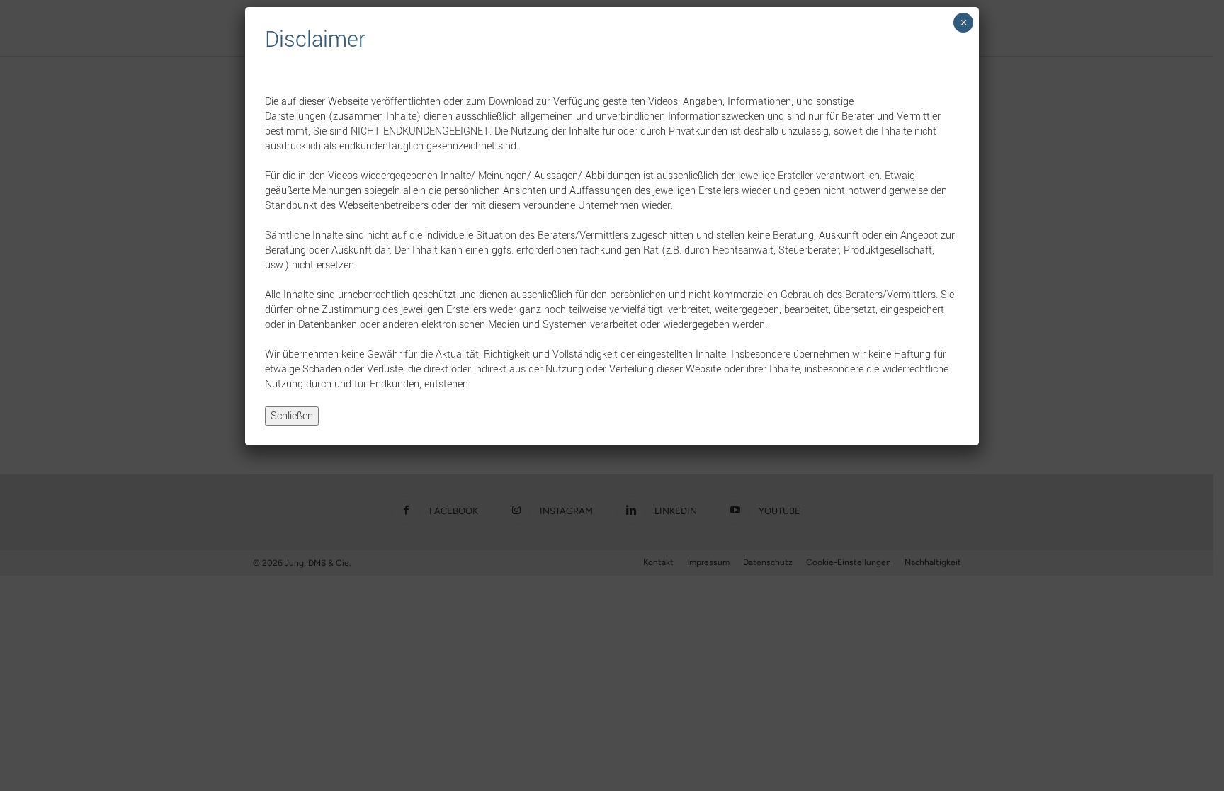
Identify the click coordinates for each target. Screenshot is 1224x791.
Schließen (292, 416)
